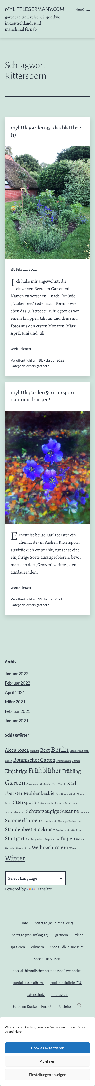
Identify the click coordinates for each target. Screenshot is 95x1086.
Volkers (80, 839)
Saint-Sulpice (72, 803)
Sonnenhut (47, 821)
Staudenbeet (18, 829)
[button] (79, 1006)
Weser (72, 848)
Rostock (41, 803)
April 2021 (15, 692)
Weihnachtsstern (50, 847)
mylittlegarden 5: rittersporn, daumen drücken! (44, 396)
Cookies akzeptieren (47, 1048)
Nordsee (81, 794)
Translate (44, 889)
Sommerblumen (22, 820)
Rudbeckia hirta (55, 803)
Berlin (60, 749)
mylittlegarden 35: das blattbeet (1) (47, 131)
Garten (15, 782)
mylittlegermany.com (34, 9)
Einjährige (16, 771)
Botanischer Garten (34, 760)
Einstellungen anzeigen (47, 1074)
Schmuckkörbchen (15, 812)
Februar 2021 (17, 711)
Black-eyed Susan (79, 751)
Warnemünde (23, 848)
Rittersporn (23, 802)
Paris (7, 803)
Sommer (84, 812)
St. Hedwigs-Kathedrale (67, 821)
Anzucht (34, 751)
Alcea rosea (17, 750)
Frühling (71, 771)
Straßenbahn (74, 830)
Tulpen (67, 838)
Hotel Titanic (59, 784)
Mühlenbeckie (39, 793)
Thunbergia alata (35, 839)
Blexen (8, 761)
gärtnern (42, 366)
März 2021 (15, 701)
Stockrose (44, 829)
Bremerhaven (63, 761)
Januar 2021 (16, 720)
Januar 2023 (16, 673)
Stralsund (61, 830)
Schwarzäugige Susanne (52, 811)
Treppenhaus (52, 839)
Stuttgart (15, 838)
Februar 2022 (17, 683)
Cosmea (76, 761)
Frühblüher (44, 770)
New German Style (66, 794)
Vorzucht (10, 848)
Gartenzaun (32, 784)
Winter (15, 858)
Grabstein (45, 784)
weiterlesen (21, 349)
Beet (45, 750)
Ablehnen (47, 1061)
